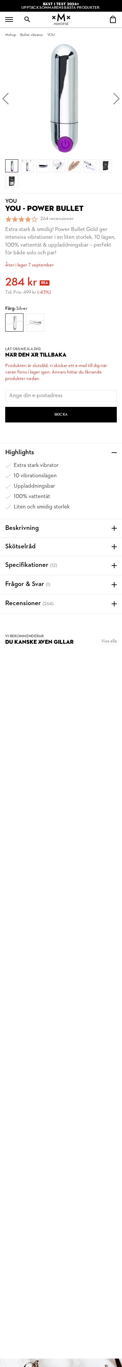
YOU (51, 35)
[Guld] (35, 322)
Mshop (10, 35)
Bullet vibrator (31, 35)
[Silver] (14, 322)
